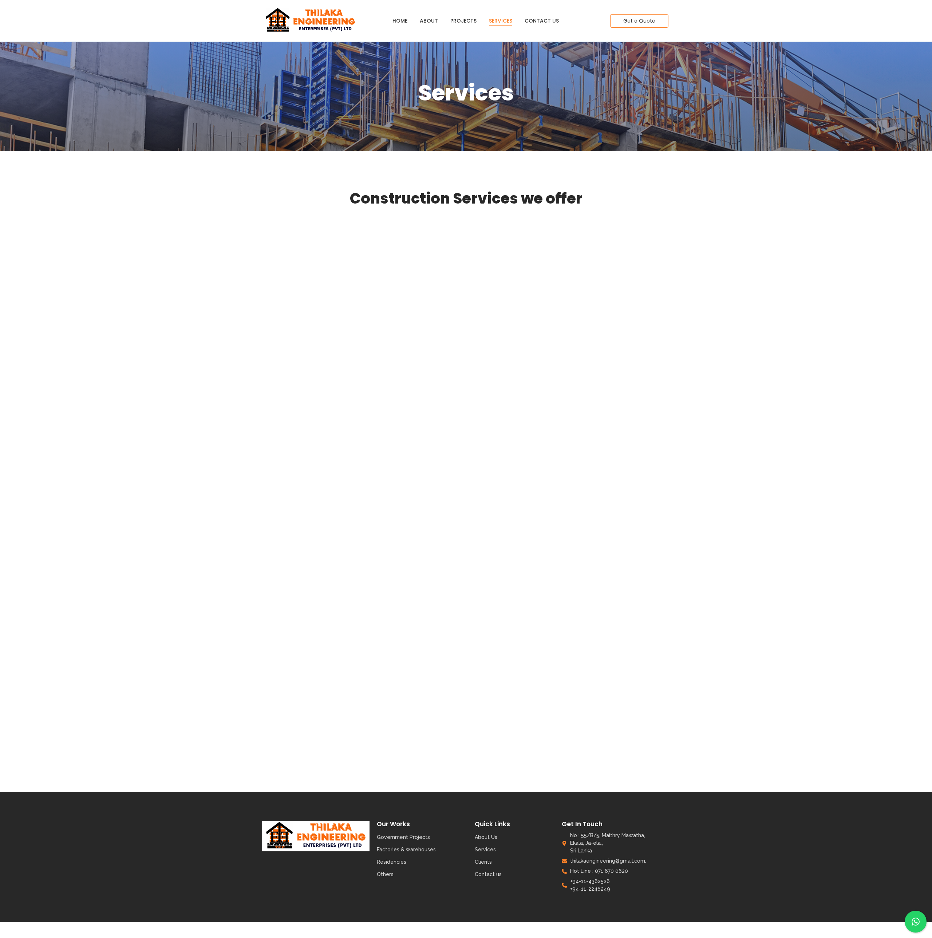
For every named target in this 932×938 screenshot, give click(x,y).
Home (399, 20)
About (429, 20)
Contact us (542, 20)
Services (500, 20)
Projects (463, 20)
